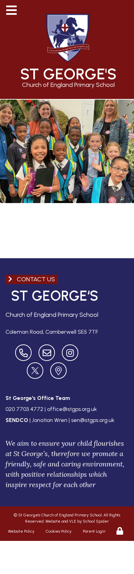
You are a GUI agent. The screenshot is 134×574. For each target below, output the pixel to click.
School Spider (96, 521)
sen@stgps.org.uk (92, 420)
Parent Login (94, 531)
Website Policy (21, 531)
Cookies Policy (58, 531)
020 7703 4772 (24, 409)
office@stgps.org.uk (72, 409)
